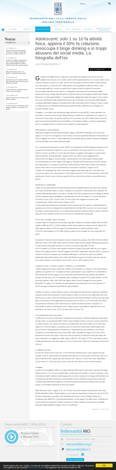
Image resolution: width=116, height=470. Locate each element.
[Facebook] (83, 454)
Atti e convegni (73, 29)
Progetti (27, 29)
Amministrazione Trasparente (103, 29)
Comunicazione (43, 29)
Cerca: (82, 3)
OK (104, 465)
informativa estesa (36, 467)
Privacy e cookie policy (75, 459)
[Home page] (3, 30)
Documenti (88, 29)
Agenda (58, 29)
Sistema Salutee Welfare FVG (30, 434)
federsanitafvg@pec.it (78, 449)
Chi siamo (12, 29)
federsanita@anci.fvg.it (79, 444)
